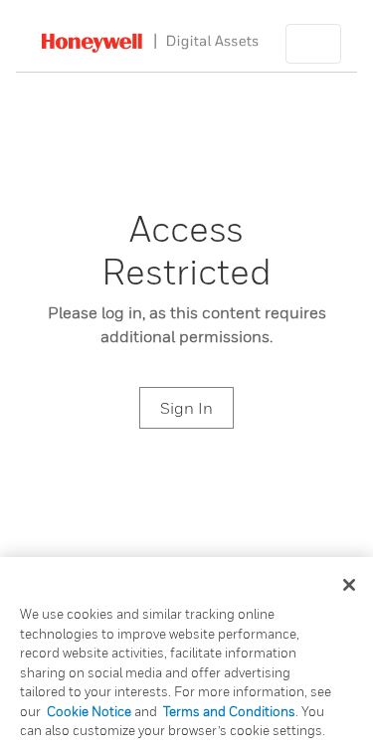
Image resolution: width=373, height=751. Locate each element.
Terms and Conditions (229, 711)
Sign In (186, 408)
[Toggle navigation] (313, 44)
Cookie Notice (89, 711)
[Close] (349, 585)
